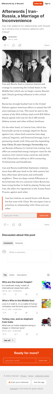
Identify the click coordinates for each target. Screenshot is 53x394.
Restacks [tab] (19, 243)
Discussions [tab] (22, 275)
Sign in (47, 3)
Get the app (39, 382)
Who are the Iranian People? (17, 282)
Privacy (24, 376)
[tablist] (13, 243)
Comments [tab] (8, 243)
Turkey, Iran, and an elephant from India (17, 320)
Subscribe (38, 3)
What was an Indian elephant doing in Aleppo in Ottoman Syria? (19, 326)
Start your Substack (20, 382)
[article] (26, 288)
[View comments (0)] (13, 45)
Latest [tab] (11, 275)
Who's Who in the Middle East (18, 300)
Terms (30, 376)
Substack (14, 388)
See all (7, 340)
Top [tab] (5, 275)
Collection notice (42, 376)
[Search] (48, 274)
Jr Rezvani (12, 37)
